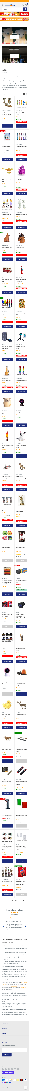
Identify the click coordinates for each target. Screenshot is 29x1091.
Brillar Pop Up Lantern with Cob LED (7, 347)
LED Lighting (24, 982)
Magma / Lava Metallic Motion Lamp (21, 280)
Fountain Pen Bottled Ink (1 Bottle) (7, 647)
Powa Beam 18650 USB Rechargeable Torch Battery (21, 783)
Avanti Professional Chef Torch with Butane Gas (7, 814)
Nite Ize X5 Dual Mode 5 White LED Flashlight (7, 782)
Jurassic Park (19, 746)
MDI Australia (19, 110)
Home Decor (14, 985)
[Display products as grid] (24, 94)
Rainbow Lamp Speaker (21, 380)
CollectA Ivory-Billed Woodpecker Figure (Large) (20, 648)
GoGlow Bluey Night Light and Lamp (6, 147)
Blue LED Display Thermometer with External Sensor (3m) (21, 616)
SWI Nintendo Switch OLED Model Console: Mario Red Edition (21, 883)
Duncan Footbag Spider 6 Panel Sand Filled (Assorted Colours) (7, 547)
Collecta (18, 645)
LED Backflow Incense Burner (7, 882)
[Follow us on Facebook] (3, 1069)
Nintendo (4, 612)
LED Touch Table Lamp (21, 214)
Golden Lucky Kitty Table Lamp (20, 313)
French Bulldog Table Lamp (21, 446)
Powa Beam (18, 779)
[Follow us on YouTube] (15, 1069)
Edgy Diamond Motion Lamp (21, 113)
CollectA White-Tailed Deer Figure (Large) (21, 715)
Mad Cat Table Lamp (20, 179)
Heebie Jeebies (5, 680)
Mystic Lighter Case (6, 510)
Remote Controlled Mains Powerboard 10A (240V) (21, 848)
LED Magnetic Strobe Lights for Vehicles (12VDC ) (21, 683)
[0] (26, 5)
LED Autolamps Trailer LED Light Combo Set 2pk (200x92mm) (7, 582)
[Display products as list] (26, 94)
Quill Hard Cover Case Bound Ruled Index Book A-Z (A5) (21, 815)
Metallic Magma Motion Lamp (21, 147)
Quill (17, 811)
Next (24, 900)
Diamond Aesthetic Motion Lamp (6, 313)
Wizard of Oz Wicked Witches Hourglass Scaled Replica (20, 547)
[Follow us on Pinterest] (12, 1069)
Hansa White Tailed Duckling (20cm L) (6, 715)
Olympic (3, 844)
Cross (3, 645)
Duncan (3, 543)
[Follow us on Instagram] (9, 1069)
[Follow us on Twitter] (6, 1069)
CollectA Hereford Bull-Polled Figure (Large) (7, 748)
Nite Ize (3, 779)
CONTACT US (14, 1)
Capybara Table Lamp (7, 247)
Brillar (3, 344)
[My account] (23, 5)
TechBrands (4, 578)
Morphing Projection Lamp (20, 347)
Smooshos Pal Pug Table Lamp (7, 412)
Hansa (17, 508)
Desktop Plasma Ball (20, 412)
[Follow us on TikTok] (18, 1069)
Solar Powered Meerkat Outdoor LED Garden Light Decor (7, 114)
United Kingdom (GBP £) (7, 1061)
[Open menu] (2, 5)
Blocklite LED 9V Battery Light (21, 581)
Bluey (3, 144)
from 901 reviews (14, 914)
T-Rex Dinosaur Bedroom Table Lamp (21, 477)
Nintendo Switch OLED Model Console (7, 615)
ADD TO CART (7, 159)
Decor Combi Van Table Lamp (7, 280)
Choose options (7, 126)
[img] (14, 912)
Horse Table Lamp (20, 247)
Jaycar (17, 612)
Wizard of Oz (19, 543)
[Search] (25, 9)
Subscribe (6, 1054)
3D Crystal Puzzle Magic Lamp (7, 180)
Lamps (4, 984)
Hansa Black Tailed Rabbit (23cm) (20, 510)
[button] (3, 926)
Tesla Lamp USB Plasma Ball (7, 682)
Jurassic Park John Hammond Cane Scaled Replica (21, 749)
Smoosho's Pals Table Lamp (7, 215)
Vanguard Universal (6, 110)
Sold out (7, 560)
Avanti (3, 811)
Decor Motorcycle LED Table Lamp (7, 477)
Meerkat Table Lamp (6, 380)
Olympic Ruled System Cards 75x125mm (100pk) (7, 848)
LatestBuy (4, 177)
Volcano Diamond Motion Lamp (7, 446)
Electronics (23, 987)
